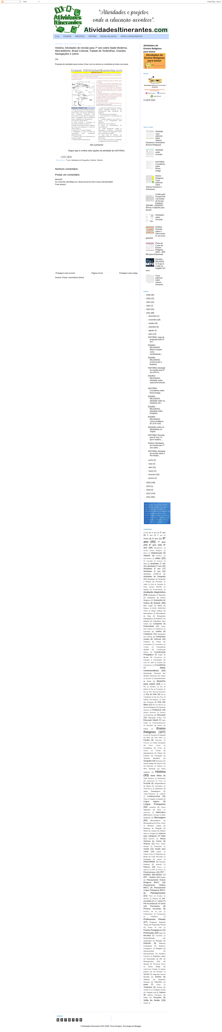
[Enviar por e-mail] (62, 157)
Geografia (147, 761)
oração (146, 849)
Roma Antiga (154, 967)
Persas (160, 869)
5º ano (155, 539)
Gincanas (159, 761)
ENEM (145, 729)
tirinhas (159, 987)
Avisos (157, 603)
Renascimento (148, 954)
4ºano (145, 539)
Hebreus (160, 766)
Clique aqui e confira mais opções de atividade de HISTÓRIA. (96, 151)
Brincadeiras (148, 613)
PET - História (149, 877)
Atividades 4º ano (151, 571)
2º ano (154, 533)
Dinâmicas (157, 710)
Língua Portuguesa (154, 804)
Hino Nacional (149, 769)
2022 (148, 309)
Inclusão (146, 783)
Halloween (149, 766)
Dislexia (162, 712)
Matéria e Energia (153, 815)
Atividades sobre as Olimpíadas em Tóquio (156, 429)
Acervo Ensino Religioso (152, 550)
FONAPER (67, 36)
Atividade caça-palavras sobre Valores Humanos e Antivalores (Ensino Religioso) (155, 138)
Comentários (159, 644)
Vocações (157, 997)
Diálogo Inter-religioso (151, 699)
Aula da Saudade (157, 584)
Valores (162, 992)
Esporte (162, 735)
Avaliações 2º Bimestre (156, 595)
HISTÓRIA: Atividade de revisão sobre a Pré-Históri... (156, 453)
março (151, 471)
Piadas (162, 877)
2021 (148, 313)
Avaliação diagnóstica (154, 592)
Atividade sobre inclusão (159, 152)
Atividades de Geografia (154, 576)
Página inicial (97, 273)
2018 (148, 490)
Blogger (138, 1026)
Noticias (146, 844)
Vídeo (145, 997)
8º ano (152, 545)
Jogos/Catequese (149, 794)
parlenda (159, 864)
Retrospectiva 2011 (151, 961)
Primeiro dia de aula (152, 911)
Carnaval (146, 631)
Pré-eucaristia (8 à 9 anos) (154, 904)
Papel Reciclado (157, 857)
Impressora (150, 781)
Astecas (159, 561)
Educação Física (155, 718)
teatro (145, 985)
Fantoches (158, 740)
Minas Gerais (160, 823)
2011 (148, 497)
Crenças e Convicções (152, 660)
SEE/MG (146, 974)
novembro (152, 320)
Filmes (159, 753)
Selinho (158, 977)
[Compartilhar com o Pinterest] (71, 157)
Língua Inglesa (151, 801)
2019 (148, 486)
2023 (148, 306)
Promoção (148, 933)
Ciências (157, 639)
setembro (152, 327)
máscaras (146, 812)
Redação (159, 941)
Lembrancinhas (153, 796)
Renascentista (148, 951)
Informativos (147, 789)
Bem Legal (148, 606)
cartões (159, 631)
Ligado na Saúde (156, 799)
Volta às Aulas (151, 1000)
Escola (145, 735)
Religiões (159, 948)
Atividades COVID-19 (152, 574)
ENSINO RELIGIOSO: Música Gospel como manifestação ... (155, 349)
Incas (160, 781)
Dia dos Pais (158, 697)
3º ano (150, 535)
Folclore (146, 756)
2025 (148, 298)
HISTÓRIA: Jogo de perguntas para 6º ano (156, 339)
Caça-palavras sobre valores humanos (159, 280)
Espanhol (154, 735)
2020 (148, 483)
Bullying (146, 621)
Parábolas (147, 859)
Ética (148, 738)
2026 (148, 295)
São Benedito (158, 972)
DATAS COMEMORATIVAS (131, 36)
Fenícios (146, 743)
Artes (157, 558)
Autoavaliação (157, 589)
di (162, 684)
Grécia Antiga (148, 763)
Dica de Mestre (158, 705)
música (154, 831)
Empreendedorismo (159, 723)
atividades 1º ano (157, 564)
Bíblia (160, 606)
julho (150, 334)
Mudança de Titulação (152, 828)
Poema (155, 898)
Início (57, 36)
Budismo (159, 618)
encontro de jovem (154, 725)
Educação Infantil (150, 720)
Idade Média (156, 776)
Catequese (148, 634)
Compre (146, 647)
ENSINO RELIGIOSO (108, 36)
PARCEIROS (80, 36)
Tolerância (146, 990)
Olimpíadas (158, 846)
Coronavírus (158, 657)
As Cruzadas (148, 561)
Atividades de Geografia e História (83, 160)
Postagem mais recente (65, 273)
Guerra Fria (161, 763)
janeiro (151, 478)
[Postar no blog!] (64, 157)
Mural (145, 831)
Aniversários (147, 558)
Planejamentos (158, 893)
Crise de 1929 (148, 662)
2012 (148, 493)
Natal (163, 836)
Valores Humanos (154, 995)
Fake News (158, 738)
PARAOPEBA (149, 862)
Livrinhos (152, 807)
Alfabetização (156, 553)
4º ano (159, 535)
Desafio (148, 678)
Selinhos (146, 979)
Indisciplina (158, 786)
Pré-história (155, 906)
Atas (145, 564)
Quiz (161, 933)
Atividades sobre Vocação (159, 217)
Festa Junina (154, 745)
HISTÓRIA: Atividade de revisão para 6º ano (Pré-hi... (156, 370)
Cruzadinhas (160, 665)
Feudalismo (147, 748)
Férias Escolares (159, 743)
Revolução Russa (159, 964)
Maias (159, 810)
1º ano (145, 533)
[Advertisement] (96, 253)
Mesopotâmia (148, 823)
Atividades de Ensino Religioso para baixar (152, 48)
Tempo (158, 985)
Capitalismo (159, 629)
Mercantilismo (155, 820)
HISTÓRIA (92, 36)
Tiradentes (147, 987)
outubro (151, 323)
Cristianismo (147, 665)
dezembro (152, 316)
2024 (148, 302)
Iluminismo (161, 778)
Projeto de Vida (155, 927)
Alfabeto (146, 556)
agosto (151, 330)
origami (158, 852)
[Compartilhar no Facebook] (68, 157)
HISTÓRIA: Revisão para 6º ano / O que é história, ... (156, 437)
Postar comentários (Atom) (73, 277)
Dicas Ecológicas (149, 707)
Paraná (159, 859)
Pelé (153, 869)
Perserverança (149, 872)
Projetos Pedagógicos (152, 930)
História (100, 160)
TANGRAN (158, 982)
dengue (163, 676)
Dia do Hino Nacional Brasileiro (154, 692)
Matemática (160, 812)
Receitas (147, 935)
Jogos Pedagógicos (151, 791)
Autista (145, 589)
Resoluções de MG (154, 959)
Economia (149, 715)
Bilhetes (146, 608)
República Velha (159, 956)
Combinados (147, 644)
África (145, 553)
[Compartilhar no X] (66, 157)
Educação (161, 715)
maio (150, 464)
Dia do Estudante (157, 689)
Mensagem (159, 817)
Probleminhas (148, 914)
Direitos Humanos (149, 712)
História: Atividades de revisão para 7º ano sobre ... (156, 445)
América (159, 556)
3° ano (162, 533)
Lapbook (162, 794)
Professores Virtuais (154, 919)
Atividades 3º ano (151, 569)
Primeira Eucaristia (152, 909)
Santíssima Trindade (150, 969)
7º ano (68, 160)
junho (151, 460)
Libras (145, 799)
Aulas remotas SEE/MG (152, 587)
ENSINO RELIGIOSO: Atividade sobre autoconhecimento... (156, 380)
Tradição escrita (159, 990)
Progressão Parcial (158, 925)
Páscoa (146, 867)
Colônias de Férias (152, 642)
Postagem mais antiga (128, 273)
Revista (146, 964)
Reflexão (147, 943)
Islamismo (159, 789)
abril (150, 467)
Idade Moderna (148, 778)
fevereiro (152, 475)
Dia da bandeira (149, 687)
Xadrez (145, 1003)
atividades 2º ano (154, 566)
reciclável (159, 935)
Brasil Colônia (156, 611)
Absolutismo (158, 548)
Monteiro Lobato (154, 826)
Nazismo (151, 839)
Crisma (159, 662)
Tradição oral (151, 992)
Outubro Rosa (148, 854)
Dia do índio (151, 694)
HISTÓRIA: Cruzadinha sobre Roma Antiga (156, 390)
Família (146, 740)
